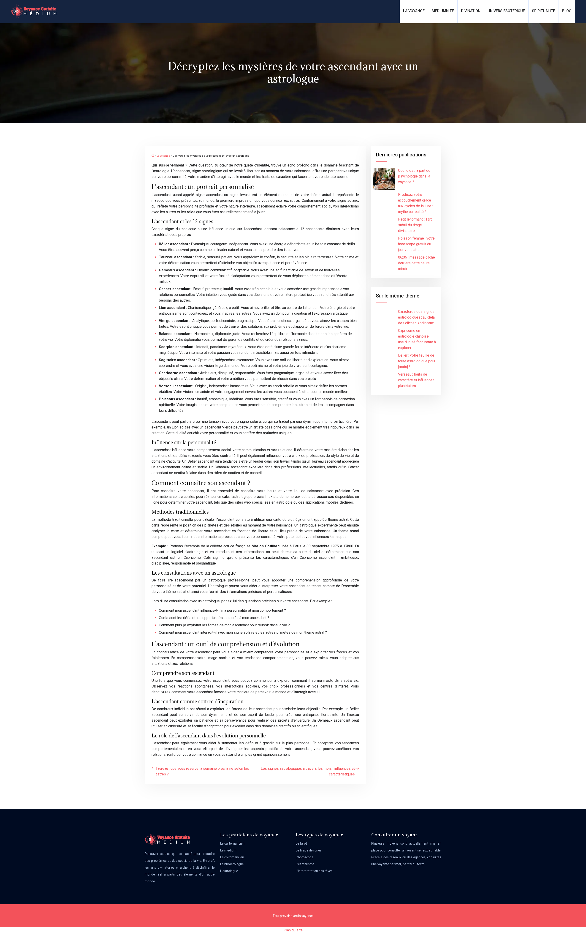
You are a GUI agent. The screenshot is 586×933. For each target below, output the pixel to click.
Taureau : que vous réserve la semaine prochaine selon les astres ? (202, 771)
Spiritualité (543, 11)
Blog (566, 11)
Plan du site (293, 930)
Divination (470, 11)
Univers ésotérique (506, 11)
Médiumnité (443, 11)
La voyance (414, 11)
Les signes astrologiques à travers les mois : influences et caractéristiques (308, 771)
